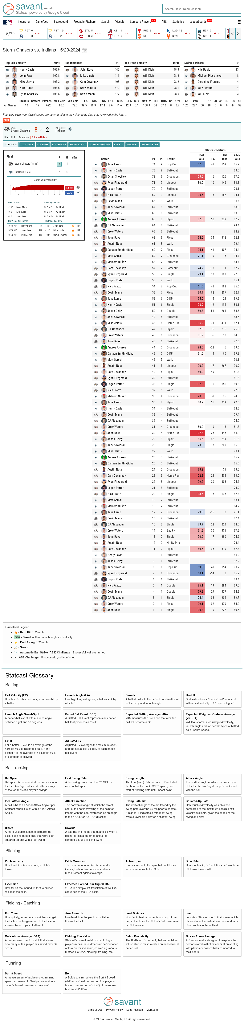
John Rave (26, 75)
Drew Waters (88, 88)
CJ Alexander (116, 225)
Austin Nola (115, 243)
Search (105, 21)
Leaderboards (200, 21)
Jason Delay (115, 311)
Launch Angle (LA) (77, 695)
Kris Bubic (204, 69)
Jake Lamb (114, 164)
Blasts (9, 828)
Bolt (68, 973)
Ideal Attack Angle (17, 801)
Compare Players (140, 21)
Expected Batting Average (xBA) (147, 714)
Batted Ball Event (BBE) (80, 714)
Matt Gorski (115, 256)
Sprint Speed (13, 973)
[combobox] (201, 9)
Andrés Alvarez (117, 219)
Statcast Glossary (29, 674)
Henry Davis (27, 69)
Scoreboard (61, 21)
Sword (24, 647)
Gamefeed (42, 21)
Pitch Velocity (14, 861)
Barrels (130, 695)
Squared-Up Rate (197, 801)
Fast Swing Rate (76, 778)
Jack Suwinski (116, 207)
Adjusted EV (73, 741)
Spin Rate (192, 861)
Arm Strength (74, 913)
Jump (189, 913)
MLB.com (152, 1009)
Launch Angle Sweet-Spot (22, 714)
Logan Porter (116, 189)
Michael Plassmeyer (210, 75)
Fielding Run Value (77, 936)
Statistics (178, 21)
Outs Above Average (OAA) (22, 936)
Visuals (119, 21)
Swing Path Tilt (136, 801)
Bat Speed (11, 778)
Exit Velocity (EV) (16, 695)
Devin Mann (87, 94)
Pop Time (11, 913)
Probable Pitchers (85, 21)
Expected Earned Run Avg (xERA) (87, 884)
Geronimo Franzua (209, 82)
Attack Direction (75, 801)
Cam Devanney (89, 82)
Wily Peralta (205, 88)
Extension (11, 884)
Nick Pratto (26, 88)
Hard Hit (25, 632)
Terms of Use (94, 1009)
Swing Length (135, 778)
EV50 (8, 741)
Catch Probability (137, 936)
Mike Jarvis (27, 82)
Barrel (27, 637)
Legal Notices (135, 1009)
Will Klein (149, 69)
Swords (70, 828)
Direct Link (10, 137)
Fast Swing (27, 642)
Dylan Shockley (29, 94)
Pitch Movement (76, 861)
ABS (164, 21)
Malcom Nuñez (117, 262)
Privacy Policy (115, 1009)
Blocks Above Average (200, 936)
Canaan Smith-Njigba (120, 250)
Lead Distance (135, 913)
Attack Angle (194, 778)
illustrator (24, 21)
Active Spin (133, 861)
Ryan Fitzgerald (117, 182)
